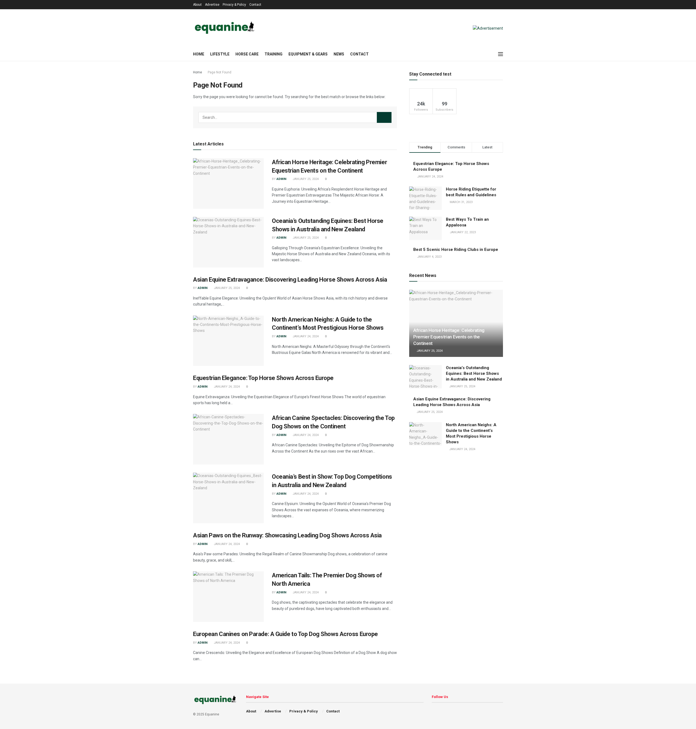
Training (273, 54)
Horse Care (247, 54)
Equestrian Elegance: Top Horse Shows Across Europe (263, 378)
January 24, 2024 (305, 336)
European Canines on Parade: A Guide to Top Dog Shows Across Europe (285, 634)
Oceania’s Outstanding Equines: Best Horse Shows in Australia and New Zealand (474, 373)
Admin (281, 179)
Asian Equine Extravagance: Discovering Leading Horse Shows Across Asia (290, 279)
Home (198, 54)
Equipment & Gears (308, 54)
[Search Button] (384, 117)
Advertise (212, 5)
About (197, 5)
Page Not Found (219, 72)
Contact (255, 5)
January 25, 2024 (305, 179)
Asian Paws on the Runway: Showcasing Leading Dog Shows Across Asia (287, 535)
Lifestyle (219, 54)
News (339, 54)
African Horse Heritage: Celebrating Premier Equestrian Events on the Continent (448, 337)
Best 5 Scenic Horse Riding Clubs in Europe (455, 249)
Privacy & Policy (234, 5)
